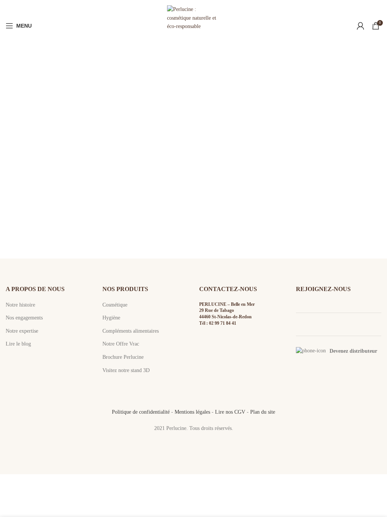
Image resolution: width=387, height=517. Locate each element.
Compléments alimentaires (130, 331)
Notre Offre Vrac (120, 344)
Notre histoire (20, 305)
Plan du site (262, 412)
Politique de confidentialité (141, 412)
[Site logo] (193, 25)
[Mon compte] (360, 25)
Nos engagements (24, 318)
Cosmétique (114, 305)
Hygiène (111, 318)
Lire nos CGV (230, 412)
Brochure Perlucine (123, 357)
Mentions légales (192, 412)
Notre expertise (22, 331)
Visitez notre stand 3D (126, 370)
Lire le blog (18, 344)
